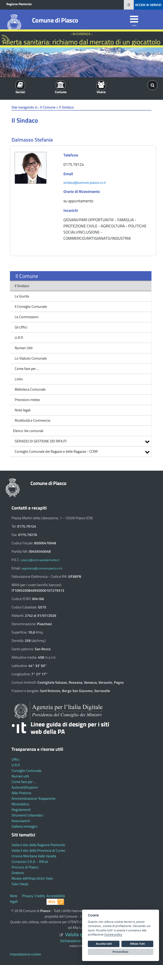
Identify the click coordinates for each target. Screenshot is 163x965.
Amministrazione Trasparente (33, 798)
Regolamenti (21, 809)
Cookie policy (113, 934)
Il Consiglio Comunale (31, 306)
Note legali (23, 410)
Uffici (15, 759)
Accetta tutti (104, 943)
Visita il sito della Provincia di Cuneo (38, 850)
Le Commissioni (27, 317)
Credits (39, 896)
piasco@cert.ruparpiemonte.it (40, 560)
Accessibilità (56, 896)
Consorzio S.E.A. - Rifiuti (30, 861)
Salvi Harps (20, 884)
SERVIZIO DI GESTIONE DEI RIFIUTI (40, 441)
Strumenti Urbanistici (27, 815)
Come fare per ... (27, 368)
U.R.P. (19, 337)
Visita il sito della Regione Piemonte (38, 845)
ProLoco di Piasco (25, 867)
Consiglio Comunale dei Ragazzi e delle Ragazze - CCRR (56, 451)
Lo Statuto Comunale (31, 358)
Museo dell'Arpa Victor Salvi (32, 878)
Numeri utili (20, 776)
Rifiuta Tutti (137, 943)
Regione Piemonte (19, 4)
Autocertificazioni (25, 787)
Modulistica (20, 804)
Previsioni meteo (27, 399)
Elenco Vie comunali (27, 430)
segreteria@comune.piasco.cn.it (41, 568)
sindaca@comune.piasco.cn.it (84, 182)
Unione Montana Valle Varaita (34, 856)
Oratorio (18, 872)
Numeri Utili (24, 348)
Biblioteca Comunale (30, 389)
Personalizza (120, 951)
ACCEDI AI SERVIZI (148, 4)
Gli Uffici (21, 327)
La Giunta (22, 296)
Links (19, 379)
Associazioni (21, 820)
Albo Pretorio (21, 793)
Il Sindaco (22, 285)
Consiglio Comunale (26, 770)
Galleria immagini (24, 826)
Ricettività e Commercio (32, 420)
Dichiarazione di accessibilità (81, 940)
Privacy (27, 896)
